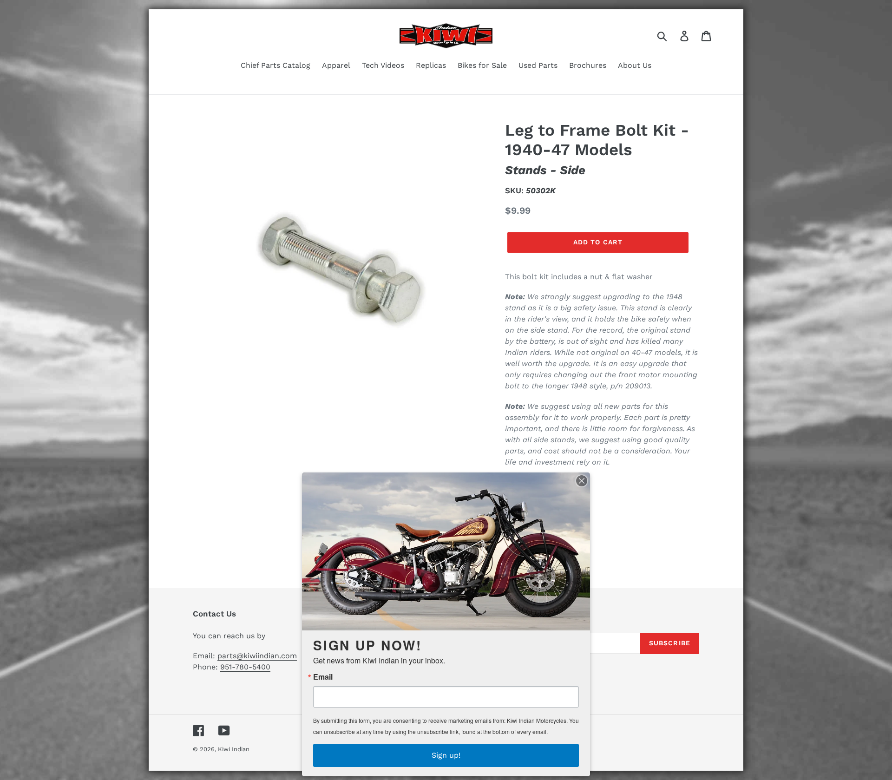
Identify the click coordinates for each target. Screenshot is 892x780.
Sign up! (446, 755)
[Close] (581, 480)
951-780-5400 (245, 666)
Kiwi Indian (233, 749)
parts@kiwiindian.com (257, 655)
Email (323, 677)
